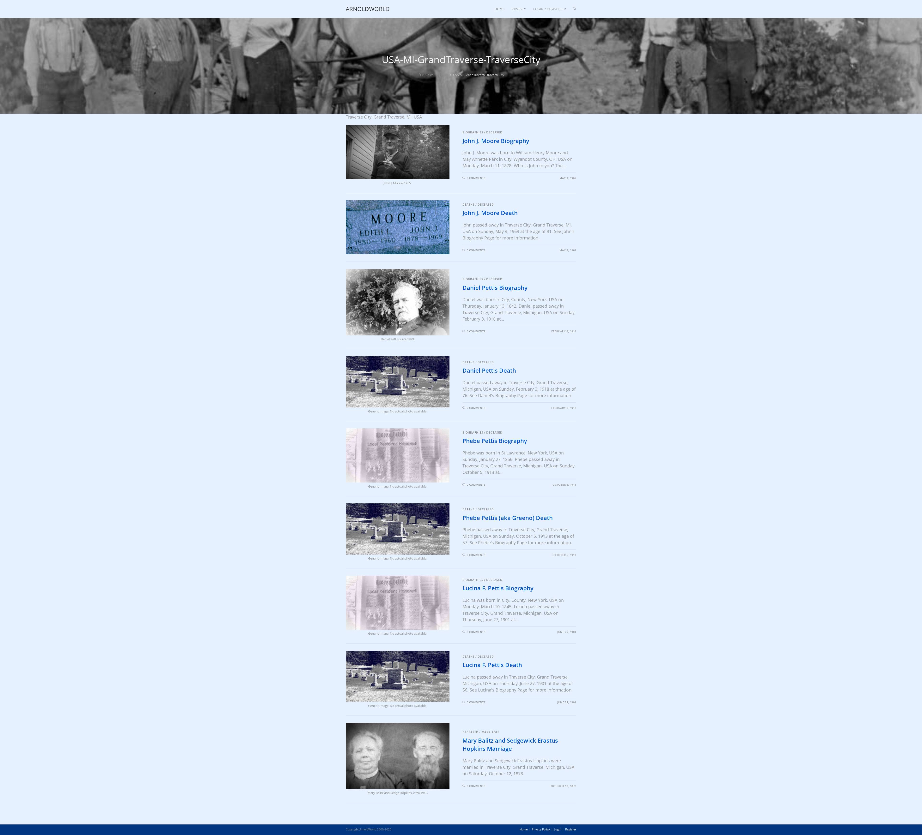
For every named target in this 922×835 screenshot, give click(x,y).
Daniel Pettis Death (489, 370)
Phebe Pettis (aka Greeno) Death (507, 518)
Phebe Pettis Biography (494, 441)
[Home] (419, 75)
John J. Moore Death (490, 213)
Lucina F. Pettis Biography (498, 588)
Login (557, 829)
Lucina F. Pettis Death (492, 665)
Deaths (468, 205)
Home (524, 829)
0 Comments (476, 178)
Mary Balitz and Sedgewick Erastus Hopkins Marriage (510, 744)
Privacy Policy (541, 829)
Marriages (491, 732)
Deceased (494, 132)
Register (570, 829)
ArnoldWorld (368, 9)
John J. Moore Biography (495, 141)
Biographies (472, 132)
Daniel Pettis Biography (495, 288)
